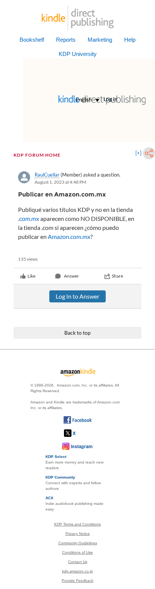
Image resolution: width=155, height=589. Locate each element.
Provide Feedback (77, 580)
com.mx (29, 218)
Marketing (100, 39)
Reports (66, 39)
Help (129, 39)
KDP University (78, 54)
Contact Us (77, 562)
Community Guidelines (77, 543)
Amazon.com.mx (69, 236)
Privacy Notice (77, 534)
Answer (71, 276)
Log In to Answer (77, 296)
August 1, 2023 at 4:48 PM (60, 182)
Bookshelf (32, 39)
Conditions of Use (77, 552)
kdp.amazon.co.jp (77, 571)
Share (117, 276)
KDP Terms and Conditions (77, 524)
